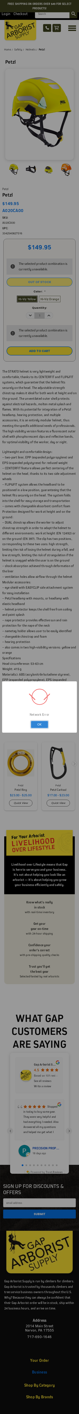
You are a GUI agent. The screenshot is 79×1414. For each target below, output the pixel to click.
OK (39, 724)
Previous (6, 1409)
